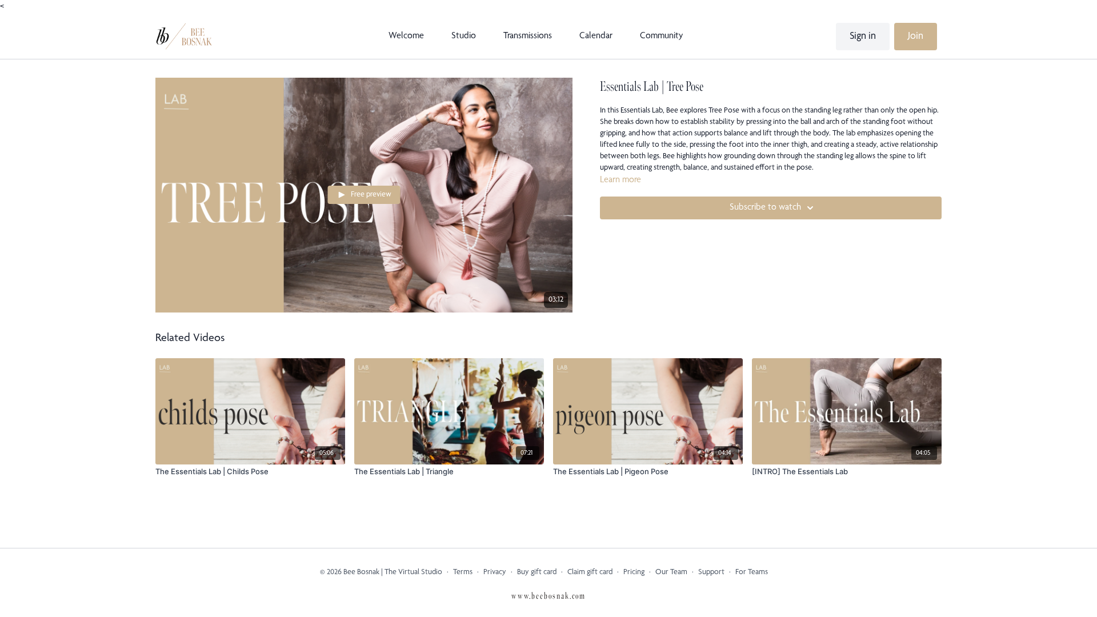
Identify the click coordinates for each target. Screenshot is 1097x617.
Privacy (494, 572)
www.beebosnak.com (548, 596)
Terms (463, 572)
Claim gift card (589, 572)
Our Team (671, 572)
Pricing (633, 572)
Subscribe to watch (765, 208)
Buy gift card (536, 572)
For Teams (751, 572)
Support (711, 572)
